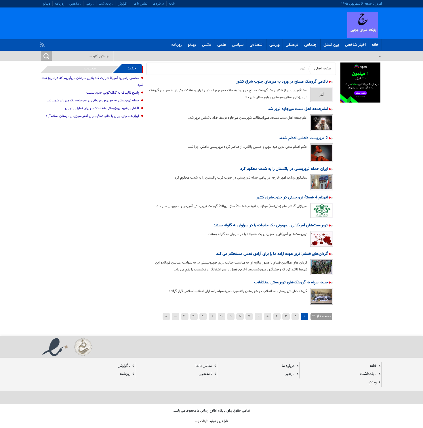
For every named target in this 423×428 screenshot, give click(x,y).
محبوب (90, 68)
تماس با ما (141, 3)
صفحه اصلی (322, 68)
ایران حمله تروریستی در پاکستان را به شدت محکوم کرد (284, 169)
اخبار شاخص (355, 45)
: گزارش (123, 3)
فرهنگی (292, 45)
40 (184, 316)
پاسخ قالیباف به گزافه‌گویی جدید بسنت (112, 92)
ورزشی (274, 45)
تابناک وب (201, 421)
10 (221, 316)
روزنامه (59, 3)
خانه (172, 3)
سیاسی (238, 45)
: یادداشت (106, 3)
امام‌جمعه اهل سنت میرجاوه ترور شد (298, 109)
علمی (221, 45)
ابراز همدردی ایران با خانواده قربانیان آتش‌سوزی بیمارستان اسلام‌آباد (92, 116)
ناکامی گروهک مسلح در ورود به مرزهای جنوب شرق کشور (282, 82)
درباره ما (158, 3)
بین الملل (331, 45)
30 (194, 316)
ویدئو (46, 3)
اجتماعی (310, 45)
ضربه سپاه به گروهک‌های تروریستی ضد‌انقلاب (291, 282)
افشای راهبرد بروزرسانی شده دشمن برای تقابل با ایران (102, 108)
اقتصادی (256, 45)
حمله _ (375, 55)
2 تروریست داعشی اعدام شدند (304, 138)
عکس (206, 45)
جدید (131, 68)
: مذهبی (75, 3)
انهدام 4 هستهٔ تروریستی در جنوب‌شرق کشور (292, 197)
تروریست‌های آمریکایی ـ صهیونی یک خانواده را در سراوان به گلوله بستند (271, 225)
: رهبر (90, 3)
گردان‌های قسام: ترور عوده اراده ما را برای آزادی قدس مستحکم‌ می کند (272, 254)
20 (203, 316)
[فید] (43, 43)
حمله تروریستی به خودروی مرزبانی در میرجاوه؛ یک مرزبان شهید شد (93, 100)
